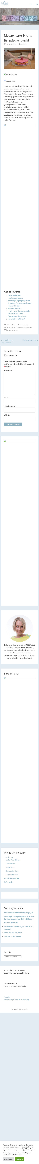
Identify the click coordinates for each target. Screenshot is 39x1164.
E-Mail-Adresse (10, 406)
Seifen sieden (8, 882)
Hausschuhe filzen (12, 871)
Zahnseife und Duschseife (17, 316)
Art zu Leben (11, 325)
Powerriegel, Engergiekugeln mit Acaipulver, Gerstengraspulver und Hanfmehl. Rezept (20, 303)
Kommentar (9, 370)
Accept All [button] (20, 1159)
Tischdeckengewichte (11, 878)
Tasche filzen (10, 863)
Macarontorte (28, 327)
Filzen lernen (8, 857)
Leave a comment (11, 330)
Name (7, 397)
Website (7, 415)
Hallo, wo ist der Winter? (16, 319)
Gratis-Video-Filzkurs (13, 860)
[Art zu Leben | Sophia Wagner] (4, 4)
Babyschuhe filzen (12, 875)
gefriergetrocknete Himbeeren (13, 327)
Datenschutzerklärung (21, 1000)
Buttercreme (24, 325)
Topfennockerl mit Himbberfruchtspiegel (18, 913)
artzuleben (23, 44)
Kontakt (7, 997)
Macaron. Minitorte (14, 308)
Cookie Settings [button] (8, 1159)
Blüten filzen (10, 867)
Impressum (8, 1000)
